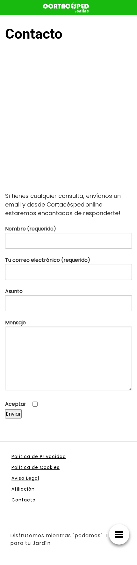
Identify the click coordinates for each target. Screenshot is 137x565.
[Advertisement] (68, 119)
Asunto (14, 291)
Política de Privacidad (38, 456)
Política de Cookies (35, 467)
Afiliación (23, 489)
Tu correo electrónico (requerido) (47, 260)
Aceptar (16, 404)
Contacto (23, 500)
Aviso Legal (25, 478)
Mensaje (15, 322)
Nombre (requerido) (30, 228)
